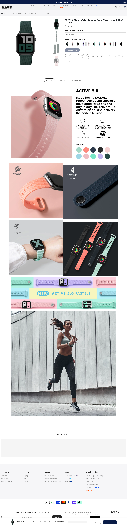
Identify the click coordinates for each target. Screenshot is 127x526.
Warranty (25, 481)
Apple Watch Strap (97, 476)
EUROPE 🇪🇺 (68, 481)
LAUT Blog (4, 478)
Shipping (25, 476)
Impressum (97, 514)
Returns (25, 478)
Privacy (80, 514)
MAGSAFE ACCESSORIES (93, 478)
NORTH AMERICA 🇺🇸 (71, 476)
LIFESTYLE (89, 481)
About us (4, 476)
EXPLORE (89, 487)
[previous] (5, 43)
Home (3, 13)
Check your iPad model (51, 478)
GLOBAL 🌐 (68, 478)
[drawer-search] (116, 7)
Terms (74, 514)
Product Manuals (49, 476)
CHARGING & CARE (92, 484)
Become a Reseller (7, 481)
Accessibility (88, 514)
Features (62, 80)
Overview (49, 80)
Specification (76, 80)
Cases (88, 476)
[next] (46, 43)
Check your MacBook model (52, 481)
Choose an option (70, 34)
